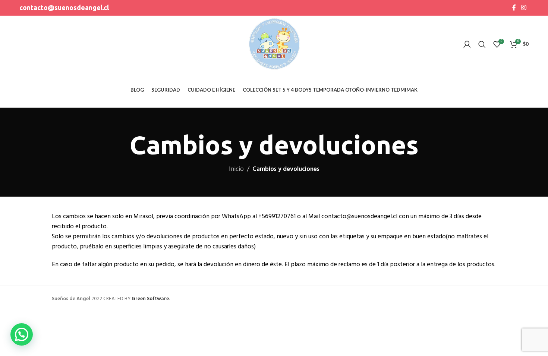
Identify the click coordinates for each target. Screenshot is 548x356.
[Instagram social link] (524, 8)
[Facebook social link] (514, 8)
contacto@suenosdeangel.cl (64, 7)
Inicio (236, 169)
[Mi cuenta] (467, 44)
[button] (21, 334)
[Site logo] (274, 44)
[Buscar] (482, 44)
